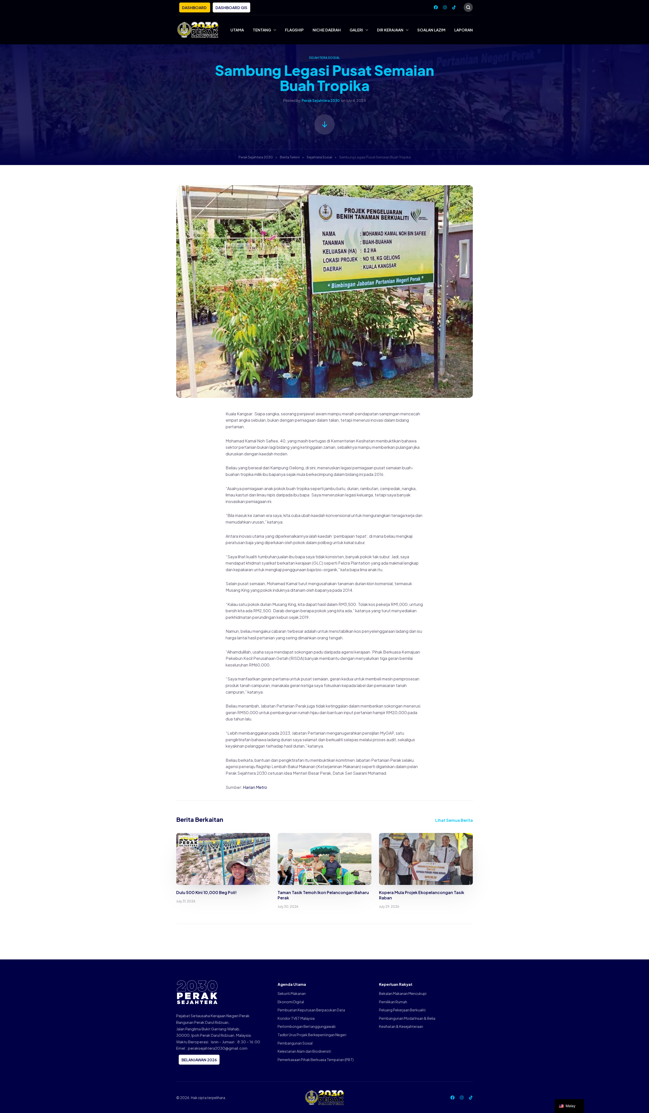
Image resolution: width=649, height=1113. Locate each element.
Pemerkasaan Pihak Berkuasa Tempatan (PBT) (316, 1059)
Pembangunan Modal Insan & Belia (407, 1018)
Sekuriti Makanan (292, 993)
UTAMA (237, 29)
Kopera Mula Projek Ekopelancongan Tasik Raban (421, 895)
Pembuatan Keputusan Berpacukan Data (311, 1010)
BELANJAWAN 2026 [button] (199, 1059)
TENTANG (262, 29)
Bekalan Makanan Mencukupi (402, 993)
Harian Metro (255, 787)
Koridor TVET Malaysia (296, 1018)
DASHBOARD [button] (194, 7)
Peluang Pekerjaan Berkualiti (402, 1010)
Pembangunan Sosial (295, 1043)
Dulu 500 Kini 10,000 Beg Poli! (206, 892)
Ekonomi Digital (291, 1001)
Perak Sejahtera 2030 (321, 100)
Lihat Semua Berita (454, 820)
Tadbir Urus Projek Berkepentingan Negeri (312, 1034)
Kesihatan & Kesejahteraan (401, 1026)
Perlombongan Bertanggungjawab (307, 1026)
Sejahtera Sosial (324, 58)
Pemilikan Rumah (393, 1001)
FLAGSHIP (294, 29)
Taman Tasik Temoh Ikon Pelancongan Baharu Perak (323, 895)
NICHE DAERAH (327, 29)
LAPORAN (463, 29)
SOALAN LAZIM (431, 29)
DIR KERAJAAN (390, 29)
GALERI (356, 29)
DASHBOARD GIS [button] (231, 7)
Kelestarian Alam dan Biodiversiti (304, 1051)
